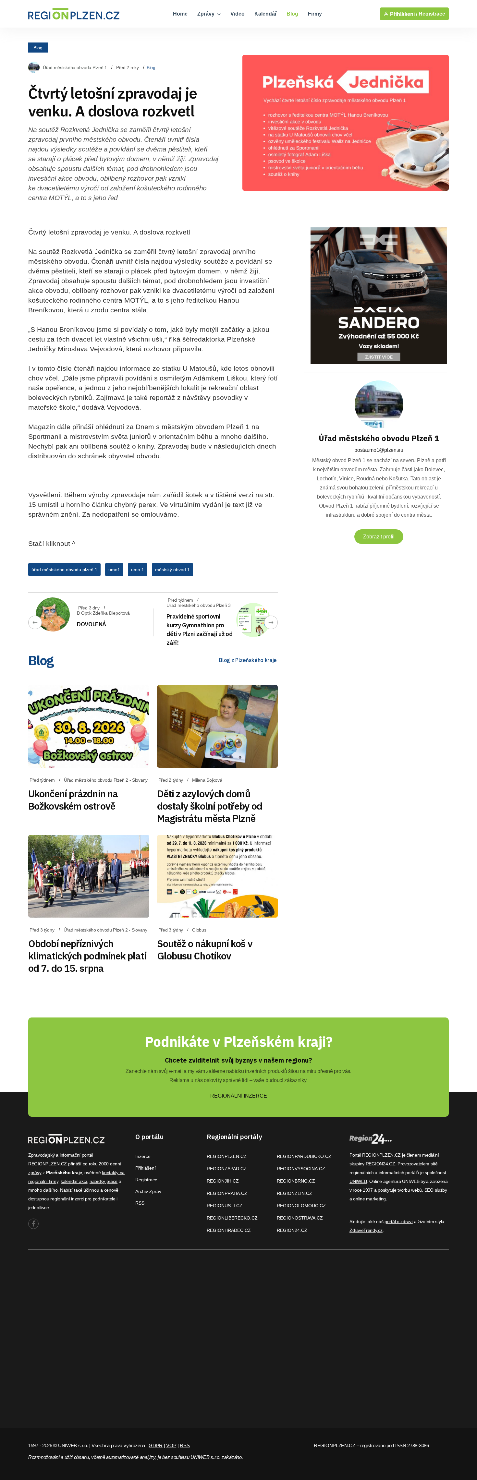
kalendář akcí (74, 1181)
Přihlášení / (403, 14)
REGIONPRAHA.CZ (227, 1193)
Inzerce (143, 1156)
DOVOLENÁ (91, 624)
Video (237, 14)
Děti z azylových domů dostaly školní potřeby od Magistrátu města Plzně (210, 805)
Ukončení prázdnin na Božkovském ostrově (73, 799)
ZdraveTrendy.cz (366, 1230)
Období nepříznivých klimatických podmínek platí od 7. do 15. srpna (87, 955)
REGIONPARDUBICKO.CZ (304, 1156)
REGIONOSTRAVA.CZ (300, 1218)
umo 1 (137, 569)
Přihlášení (145, 1168)
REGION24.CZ (292, 1230)
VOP (171, 1445)
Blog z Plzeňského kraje (248, 660)
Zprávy (206, 14)
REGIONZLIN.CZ (294, 1193)
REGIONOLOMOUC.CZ (301, 1205)
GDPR (156, 1445)
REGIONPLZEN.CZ (227, 1156)
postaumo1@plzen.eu (378, 450)
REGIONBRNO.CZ (296, 1181)
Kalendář (265, 14)
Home (180, 14)
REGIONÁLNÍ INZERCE (238, 1096)
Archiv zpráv (148, 1191)
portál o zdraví (399, 1221)
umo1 (114, 569)
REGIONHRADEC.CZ (229, 1230)
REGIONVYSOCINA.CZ (301, 1168)
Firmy (315, 14)
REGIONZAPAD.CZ (227, 1168)
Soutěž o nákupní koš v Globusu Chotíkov (204, 949)
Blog (292, 14)
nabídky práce (103, 1181)
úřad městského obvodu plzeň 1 (64, 569)
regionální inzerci (67, 1198)
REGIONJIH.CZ (223, 1181)
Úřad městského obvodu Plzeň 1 (75, 67)
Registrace (432, 13)
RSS (139, 1203)
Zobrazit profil (379, 536)
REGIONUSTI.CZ (224, 1205)
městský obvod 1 (172, 569)
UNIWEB (358, 1181)
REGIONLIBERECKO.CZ (232, 1218)
